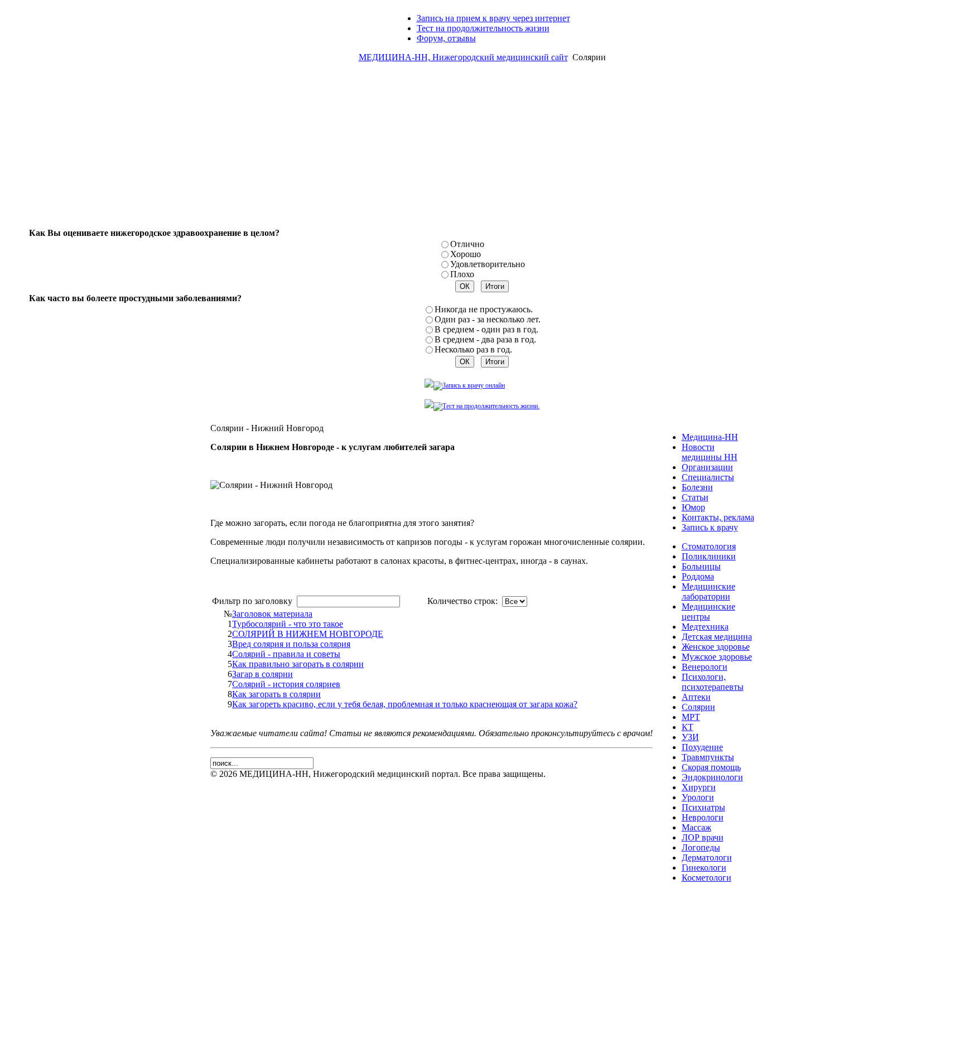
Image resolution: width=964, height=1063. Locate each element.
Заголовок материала (272, 614)
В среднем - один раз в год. (486, 329)
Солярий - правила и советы (286, 654)
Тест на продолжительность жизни (483, 28)
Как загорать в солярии (276, 694)
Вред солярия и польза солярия (291, 644)
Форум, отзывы (446, 38)
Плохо (462, 274)
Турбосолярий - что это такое (287, 624)
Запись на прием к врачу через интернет (493, 18)
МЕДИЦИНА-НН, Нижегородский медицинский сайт (463, 57)
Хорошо (465, 254)
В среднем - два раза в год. (485, 339)
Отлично (467, 244)
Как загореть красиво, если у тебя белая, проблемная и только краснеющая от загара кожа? (404, 704)
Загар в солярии (262, 674)
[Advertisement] (482, 149)
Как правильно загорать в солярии (298, 664)
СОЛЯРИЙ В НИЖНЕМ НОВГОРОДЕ (307, 634)
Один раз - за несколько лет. (488, 319)
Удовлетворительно (487, 264)
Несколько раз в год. (473, 349)
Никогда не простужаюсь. (484, 309)
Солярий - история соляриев (286, 684)
